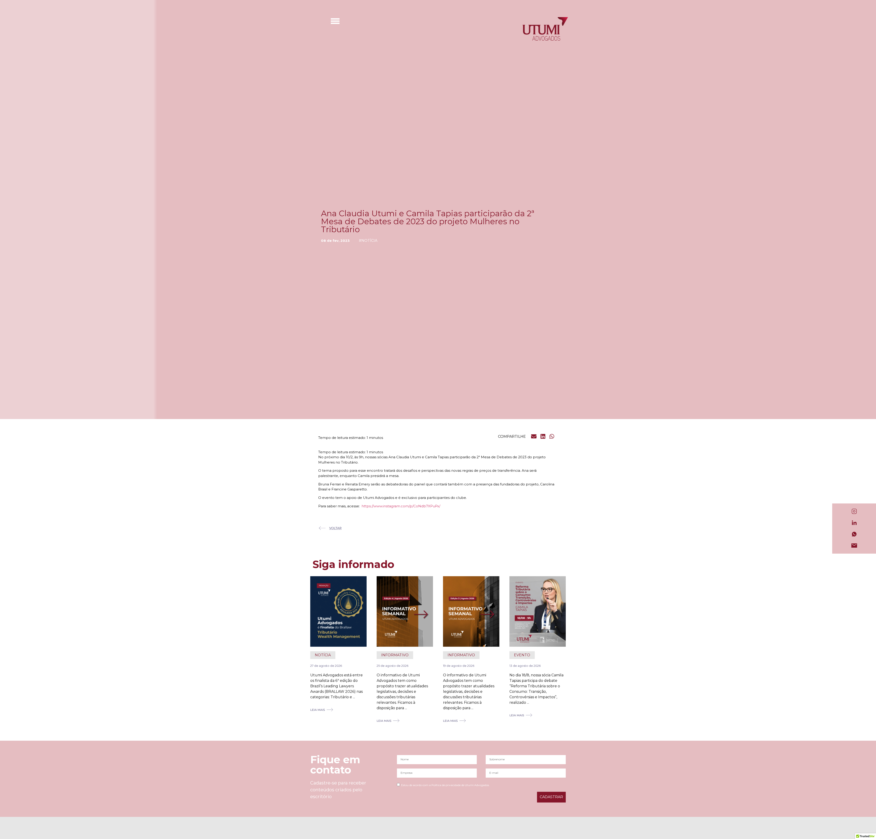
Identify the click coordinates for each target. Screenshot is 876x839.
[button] (534, 436)
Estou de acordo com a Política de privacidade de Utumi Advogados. (445, 785)
